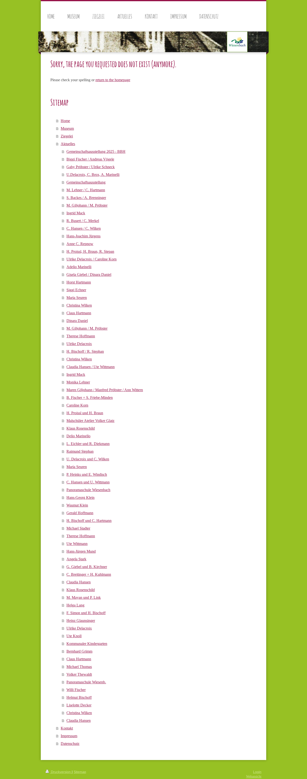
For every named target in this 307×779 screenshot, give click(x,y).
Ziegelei (67, 136)
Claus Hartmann (78, 313)
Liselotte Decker (78, 705)
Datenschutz (70, 744)
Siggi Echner (76, 290)
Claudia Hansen (78, 582)
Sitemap (80, 772)
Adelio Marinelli (78, 267)
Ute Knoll (74, 636)
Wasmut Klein (77, 505)
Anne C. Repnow (79, 244)
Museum (67, 128)
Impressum (69, 736)
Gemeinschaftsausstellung (86, 182)
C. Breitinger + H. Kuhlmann (88, 574)
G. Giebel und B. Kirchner (86, 567)
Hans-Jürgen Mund (81, 551)
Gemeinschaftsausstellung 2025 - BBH (95, 151)
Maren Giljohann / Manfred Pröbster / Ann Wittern (104, 390)
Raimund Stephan (80, 451)
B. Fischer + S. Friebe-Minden (89, 398)
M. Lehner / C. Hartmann (85, 190)
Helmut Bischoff (79, 697)
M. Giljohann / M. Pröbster (86, 205)
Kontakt (67, 728)
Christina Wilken (79, 305)
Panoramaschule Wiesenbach (88, 490)
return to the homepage (112, 80)
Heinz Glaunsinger (80, 620)
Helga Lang (75, 605)
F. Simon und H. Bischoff (86, 613)
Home (65, 121)
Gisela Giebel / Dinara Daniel (88, 274)
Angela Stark (76, 559)
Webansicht (253, 776)
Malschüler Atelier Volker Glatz (90, 421)
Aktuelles (68, 144)
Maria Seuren (76, 298)
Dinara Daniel (77, 321)
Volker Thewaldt (79, 674)
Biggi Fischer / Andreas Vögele (90, 159)
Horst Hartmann (78, 282)
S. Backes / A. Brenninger (86, 198)
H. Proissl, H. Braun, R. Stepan (90, 251)
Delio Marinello (78, 436)
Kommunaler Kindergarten (86, 644)
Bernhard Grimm (79, 651)
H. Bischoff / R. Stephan (85, 351)
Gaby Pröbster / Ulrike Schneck (90, 167)
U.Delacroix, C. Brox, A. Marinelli (92, 175)
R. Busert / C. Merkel (82, 221)
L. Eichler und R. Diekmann (88, 444)
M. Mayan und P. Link (83, 597)
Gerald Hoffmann (79, 513)
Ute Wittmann (77, 544)
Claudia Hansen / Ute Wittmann (90, 367)
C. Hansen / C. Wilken (83, 228)
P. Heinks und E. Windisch (86, 474)
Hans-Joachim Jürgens (83, 236)
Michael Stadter (78, 528)
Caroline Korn (77, 405)
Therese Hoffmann (80, 336)
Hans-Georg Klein (80, 497)
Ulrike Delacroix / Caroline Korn (91, 259)
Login (257, 772)
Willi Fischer (76, 690)
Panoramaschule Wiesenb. (86, 682)
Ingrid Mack (75, 213)
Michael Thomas (79, 667)
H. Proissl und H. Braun (84, 413)
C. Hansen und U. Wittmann (88, 482)
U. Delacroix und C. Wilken (87, 459)
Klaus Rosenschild (80, 428)
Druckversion (61, 772)
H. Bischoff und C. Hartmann (89, 521)
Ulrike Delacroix (79, 344)
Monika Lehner (78, 382)
